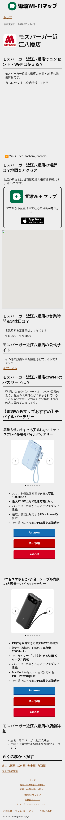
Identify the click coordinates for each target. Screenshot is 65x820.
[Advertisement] (32, 119)
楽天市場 (34, 543)
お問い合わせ (46, 811)
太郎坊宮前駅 (10, 771)
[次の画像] (50, 461)
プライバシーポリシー (25, 811)
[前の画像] (15, 461)
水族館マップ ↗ (32, 799)
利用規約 (7, 811)
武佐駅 (21, 765)
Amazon (34, 532)
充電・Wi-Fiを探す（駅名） (32, 789)
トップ (7, 17)
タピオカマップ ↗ (32, 795)
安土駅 (31, 765)
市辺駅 (41, 765)
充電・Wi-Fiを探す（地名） (32, 784)
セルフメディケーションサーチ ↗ (32, 804)
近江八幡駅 (9, 765)
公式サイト (10, 368)
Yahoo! (34, 554)
